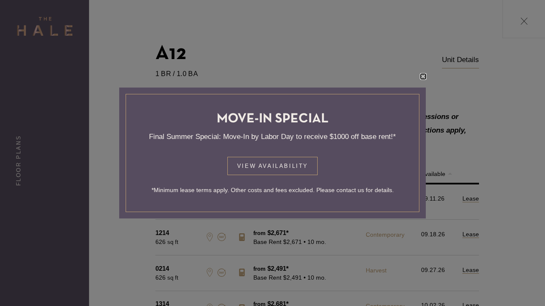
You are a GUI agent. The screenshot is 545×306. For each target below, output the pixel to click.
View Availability (272, 166)
